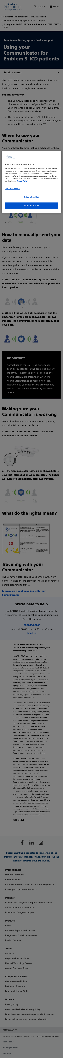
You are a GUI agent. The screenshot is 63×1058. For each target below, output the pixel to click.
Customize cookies (12, 189)
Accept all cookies (31, 205)
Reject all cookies (31, 197)
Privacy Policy (22, 181)
